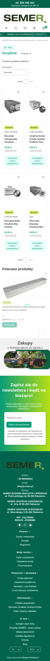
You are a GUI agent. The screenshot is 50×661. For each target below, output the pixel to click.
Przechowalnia (25, 565)
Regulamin (25, 545)
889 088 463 (27, 2)
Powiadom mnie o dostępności (12, 161)
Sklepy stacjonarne (25, 632)
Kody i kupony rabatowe (25, 611)
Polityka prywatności (25, 603)
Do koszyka (9, 325)
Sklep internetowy (22, 657)
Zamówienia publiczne (25, 582)
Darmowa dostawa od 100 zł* (25, 5)
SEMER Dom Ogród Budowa (14, 40)
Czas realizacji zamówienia (25, 590)
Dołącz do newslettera (19, 425)
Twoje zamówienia (25, 557)
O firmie (25, 640)
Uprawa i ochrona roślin (38, 40)
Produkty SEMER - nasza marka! (25, 628)
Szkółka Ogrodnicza (25, 636)
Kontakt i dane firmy (25, 624)
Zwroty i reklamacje (25, 537)
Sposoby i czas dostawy (25, 586)
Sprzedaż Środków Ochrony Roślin (25, 607)
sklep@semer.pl (25, 486)
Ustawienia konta (25, 561)
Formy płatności (25, 578)
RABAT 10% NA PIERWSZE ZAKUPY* (25, 34)
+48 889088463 (25, 479)
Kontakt (25, 541)
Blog (25, 644)
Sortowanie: (7, 67)
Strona (20, 81)
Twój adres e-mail (13, 418)
